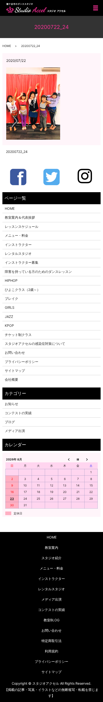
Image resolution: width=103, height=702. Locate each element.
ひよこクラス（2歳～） (22, 290)
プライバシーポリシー (21, 362)
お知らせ (11, 404)
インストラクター (18, 245)
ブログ (10, 422)
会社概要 (11, 379)
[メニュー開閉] (95, 8)
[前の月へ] (64, 459)
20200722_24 (17, 152)
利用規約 (51, 651)
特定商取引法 (51, 641)
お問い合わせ (15, 352)
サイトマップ (15, 370)
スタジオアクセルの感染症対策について (35, 343)
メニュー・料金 (16, 235)
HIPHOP (11, 280)
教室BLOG (51, 620)
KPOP (9, 325)
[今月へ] (78, 459)
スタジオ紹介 (51, 558)
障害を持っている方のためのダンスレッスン (38, 271)
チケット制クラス (18, 335)
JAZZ (9, 317)
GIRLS (9, 307)
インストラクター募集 (21, 262)
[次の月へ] (91, 459)
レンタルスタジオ (18, 253)
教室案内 (51, 547)
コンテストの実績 (18, 413)
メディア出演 (15, 431)
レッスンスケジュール (21, 226)
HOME (6, 46)
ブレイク (11, 298)
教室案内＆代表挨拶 (20, 217)
